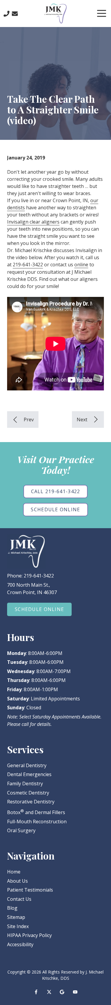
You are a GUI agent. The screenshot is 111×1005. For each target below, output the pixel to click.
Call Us (6, 14)
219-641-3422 (28, 264)
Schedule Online (55, 509)
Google (62, 992)
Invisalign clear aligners (33, 222)
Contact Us (15, 14)
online (81, 264)
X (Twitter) (49, 992)
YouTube (75, 992)
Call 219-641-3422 (55, 491)
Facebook (36, 992)
